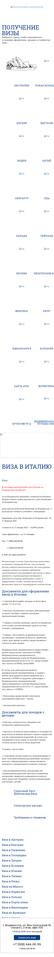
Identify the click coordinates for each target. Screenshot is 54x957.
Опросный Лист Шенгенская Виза (25, 792)
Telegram (27, 11)
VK (32, 11)
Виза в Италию (12, 871)
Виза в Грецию (12, 860)
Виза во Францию (14, 912)
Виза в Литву (11, 881)
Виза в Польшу (12, 897)
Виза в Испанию (13, 865)
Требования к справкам (30, 817)
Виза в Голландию (14, 855)
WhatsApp (22, 11)
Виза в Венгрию (12, 844)
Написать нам (27, 937)
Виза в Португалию (15, 902)
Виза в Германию (13, 850)
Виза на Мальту (12, 886)
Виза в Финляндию (15, 907)
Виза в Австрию (13, 839)
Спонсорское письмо (28, 805)
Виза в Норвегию (13, 891)
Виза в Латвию (12, 876)
